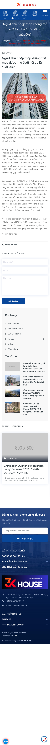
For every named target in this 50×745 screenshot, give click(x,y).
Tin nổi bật (11, 356)
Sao (15, 636)
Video (10, 344)
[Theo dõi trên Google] (30, 640)
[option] (25, 460)
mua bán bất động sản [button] (14, 561)
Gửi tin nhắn (13, 301)
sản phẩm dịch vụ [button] (12, 614)
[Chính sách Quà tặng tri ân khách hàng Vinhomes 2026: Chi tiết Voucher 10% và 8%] (12, 366)
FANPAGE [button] (6, 619)
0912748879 (15, 601)
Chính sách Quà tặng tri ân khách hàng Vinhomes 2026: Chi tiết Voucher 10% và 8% (24, 469)
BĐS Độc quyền (15, 334)
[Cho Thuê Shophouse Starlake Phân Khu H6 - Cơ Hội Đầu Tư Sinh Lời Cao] (12, 380)
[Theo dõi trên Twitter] (27, 640)
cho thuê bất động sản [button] (15, 567)
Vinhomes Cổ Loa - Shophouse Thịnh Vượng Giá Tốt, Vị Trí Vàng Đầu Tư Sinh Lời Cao (33, 409)
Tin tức (11, 339)
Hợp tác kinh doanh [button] (13, 624)
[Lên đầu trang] (6, 734)
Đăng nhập (13, 349)
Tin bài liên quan (12, 426)
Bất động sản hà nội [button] (13, 551)
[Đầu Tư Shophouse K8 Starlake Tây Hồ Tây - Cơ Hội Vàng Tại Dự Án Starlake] (12, 393)
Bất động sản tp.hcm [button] (13, 556)
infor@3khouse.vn (16, 605)
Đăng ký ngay (26, 538)
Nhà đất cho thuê (15, 328)
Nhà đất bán (13, 323)
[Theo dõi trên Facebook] (25, 640)
